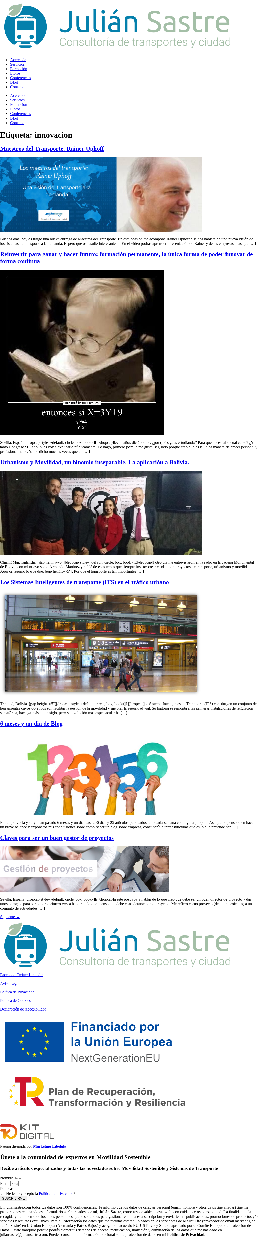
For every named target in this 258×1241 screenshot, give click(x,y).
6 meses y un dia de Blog (31, 723)
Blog (14, 82)
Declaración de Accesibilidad (23, 1009)
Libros (15, 73)
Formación (18, 69)
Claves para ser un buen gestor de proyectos (57, 837)
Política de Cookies (15, 1000)
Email (5, 1183)
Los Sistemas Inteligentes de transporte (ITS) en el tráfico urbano (84, 582)
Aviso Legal (9, 983)
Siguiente (10, 917)
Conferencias (20, 78)
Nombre (7, 1178)
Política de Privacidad (17, 992)
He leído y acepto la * (40, 1193)
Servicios (17, 64)
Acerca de (18, 59)
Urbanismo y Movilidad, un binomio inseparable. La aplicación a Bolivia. (94, 462)
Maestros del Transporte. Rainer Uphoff (52, 148)
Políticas (6, 1188)
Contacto (17, 87)
